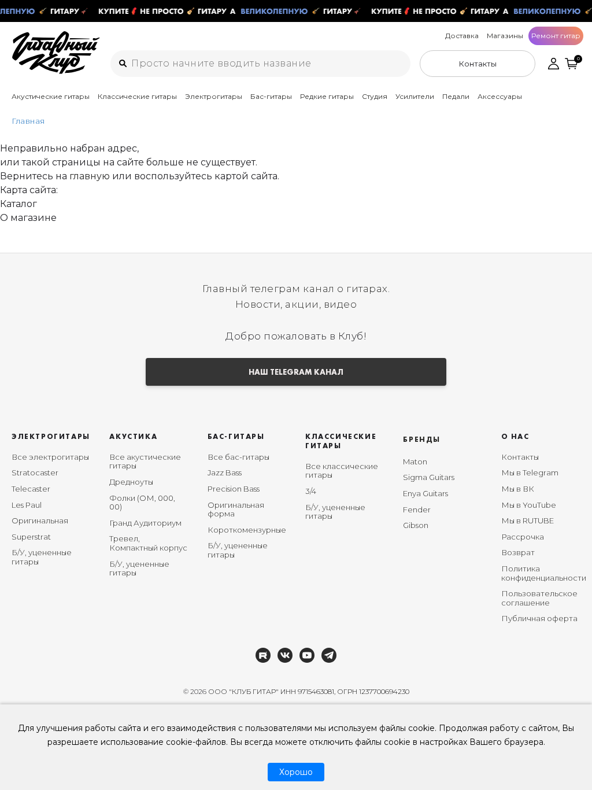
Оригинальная (40, 520)
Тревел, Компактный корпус (148, 543)
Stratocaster (35, 472)
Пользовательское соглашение (539, 598)
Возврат (518, 552)
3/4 (310, 491)
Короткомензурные (247, 529)
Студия (374, 96)
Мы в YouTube (528, 505)
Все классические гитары (341, 471)
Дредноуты (131, 481)
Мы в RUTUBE (527, 520)
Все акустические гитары (145, 461)
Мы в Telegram (529, 472)
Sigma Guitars (428, 477)
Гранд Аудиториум (145, 522)
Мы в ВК (517, 488)
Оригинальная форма (236, 509)
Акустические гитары (51, 96)
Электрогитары (213, 96)
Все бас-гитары (238, 457)
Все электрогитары (50, 457)
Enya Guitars (425, 493)
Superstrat (31, 536)
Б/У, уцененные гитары (42, 557)
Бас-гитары (271, 96)
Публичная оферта (539, 618)
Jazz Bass (225, 472)
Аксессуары (500, 96)
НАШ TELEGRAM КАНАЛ (296, 372)
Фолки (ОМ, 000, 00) (142, 502)
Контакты (520, 457)
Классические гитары (137, 96)
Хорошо (296, 772)
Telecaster (31, 488)
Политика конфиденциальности (543, 573)
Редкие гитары (327, 96)
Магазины (505, 35)
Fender (417, 509)
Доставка (462, 35)
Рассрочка (522, 536)
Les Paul (27, 505)
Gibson (415, 525)
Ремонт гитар (555, 35)
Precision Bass (234, 488)
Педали (455, 96)
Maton (415, 461)
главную (89, 176)
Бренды (422, 439)
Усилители (414, 96)
